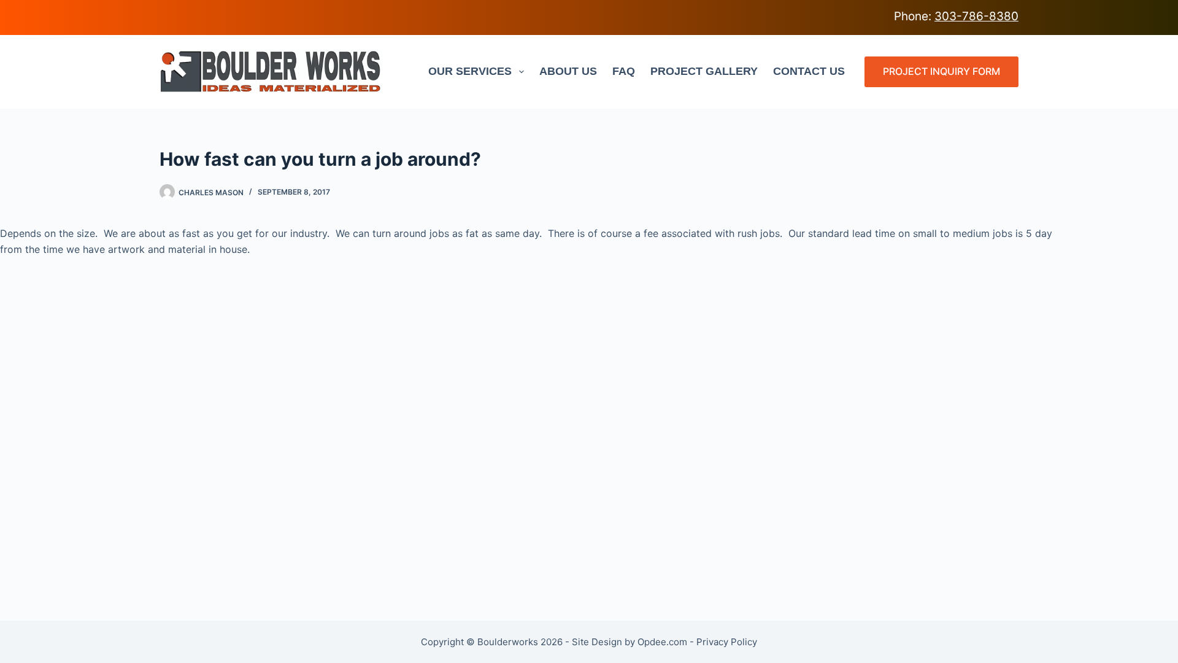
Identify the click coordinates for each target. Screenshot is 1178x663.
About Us (568, 71)
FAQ (623, 71)
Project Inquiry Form (941, 71)
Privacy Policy (726, 642)
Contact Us (809, 71)
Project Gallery (704, 71)
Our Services (470, 71)
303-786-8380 (976, 16)
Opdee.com (662, 642)
